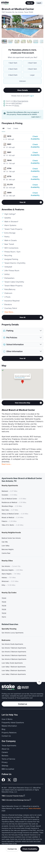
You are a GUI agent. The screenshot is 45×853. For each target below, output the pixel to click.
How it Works (7, 719)
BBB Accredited (8, 769)
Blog (3, 729)
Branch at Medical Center (18, 9)
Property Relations (9, 733)
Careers (5, 752)
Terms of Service (8, 759)
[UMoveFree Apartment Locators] (8, 687)
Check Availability (35, 137)
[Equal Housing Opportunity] (23, 687)
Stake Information (35, 808)
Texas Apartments (9, 745)
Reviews (5, 756)
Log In (39, 3)
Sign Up (30, 3)
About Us (5, 749)
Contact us (22, 704)
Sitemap (5, 766)
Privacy (5, 762)
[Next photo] (40, 26)
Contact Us (12, 849)
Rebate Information (9, 726)
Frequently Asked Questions (13, 722)
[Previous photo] (4, 26)
